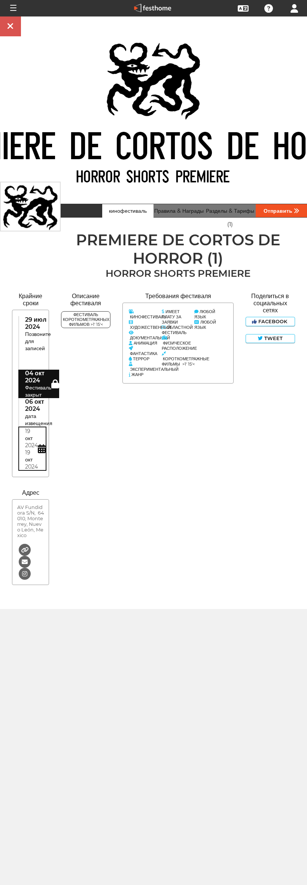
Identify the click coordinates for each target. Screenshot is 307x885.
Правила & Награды (179, 210)
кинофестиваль (128, 210)
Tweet (273, 338)
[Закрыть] (10, 26)
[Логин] (294, 7)
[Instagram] (24, 573)
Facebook (273, 321)
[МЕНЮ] (12, 8)
